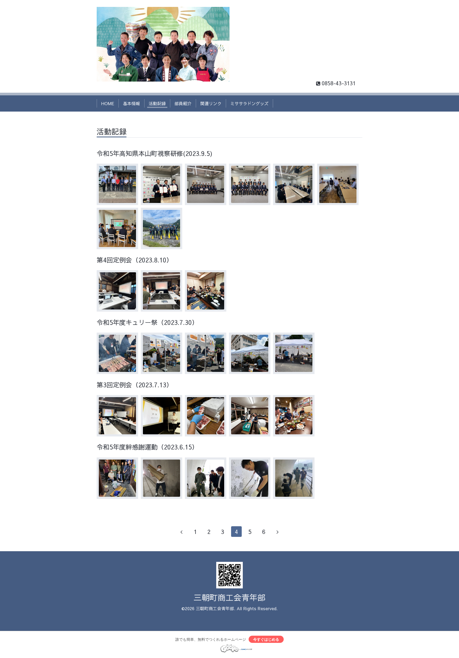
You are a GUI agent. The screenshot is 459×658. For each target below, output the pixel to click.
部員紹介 (183, 103)
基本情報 (131, 103)
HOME (107, 103)
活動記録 (157, 103)
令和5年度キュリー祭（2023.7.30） (147, 322)
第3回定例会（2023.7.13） (135, 384)
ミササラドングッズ (249, 103)
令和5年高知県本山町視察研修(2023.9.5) (154, 153)
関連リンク (211, 103)
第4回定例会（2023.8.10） (135, 259)
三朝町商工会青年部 (229, 597)
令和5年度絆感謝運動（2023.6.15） (147, 446)
